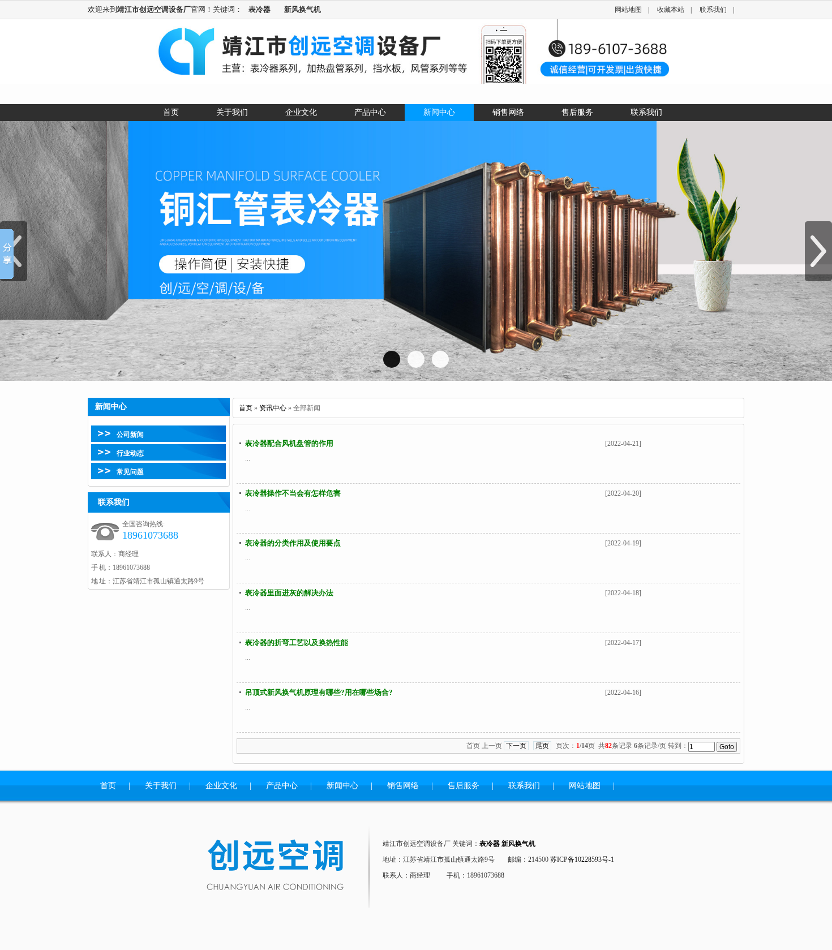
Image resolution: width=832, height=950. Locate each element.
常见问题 (130, 472)
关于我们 (161, 785)
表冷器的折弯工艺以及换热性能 (296, 642)
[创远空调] (289, 866)
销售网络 (403, 785)
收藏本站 (670, 10)
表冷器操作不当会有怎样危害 (293, 493)
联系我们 (713, 10)
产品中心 (282, 785)
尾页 (542, 746)
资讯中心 (272, 408)
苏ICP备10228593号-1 (582, 859)
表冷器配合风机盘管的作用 (289, 443)
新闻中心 (342, 785)
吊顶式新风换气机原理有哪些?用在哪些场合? (319, 692)
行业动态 (130, 453)
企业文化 (221, 785)
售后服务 (463, 785)
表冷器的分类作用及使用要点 (293, 543)
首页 (245, 408)
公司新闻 (130, 435)
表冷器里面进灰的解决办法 (289, 592)
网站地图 (628, 10)
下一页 (516, 746)
